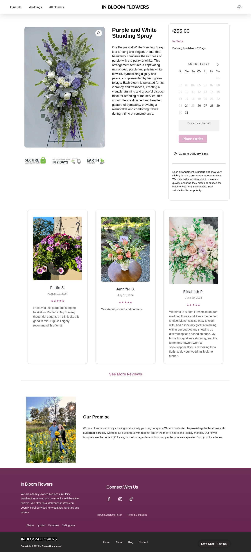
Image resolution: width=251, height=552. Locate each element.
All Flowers (56, 7)
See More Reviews (125, 374)
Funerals (15, 7)
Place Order (192, 139)
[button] (98, 33)
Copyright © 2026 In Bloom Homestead (41, 546)
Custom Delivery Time (193, 153)
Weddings (35, 7)
